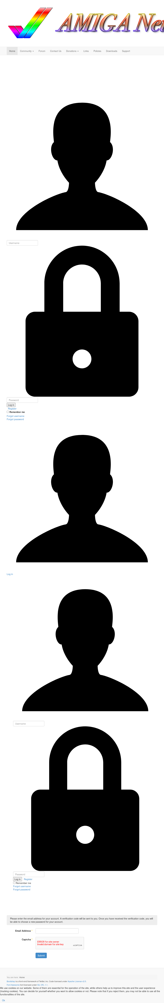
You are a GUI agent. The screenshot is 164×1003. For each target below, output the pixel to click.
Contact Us (55, 51)
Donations (71, 51)
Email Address (23, 930)
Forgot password (15, 419)
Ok (3, 1000)
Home (12, 51)
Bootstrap (11, 981)
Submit (41, 955)
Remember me (17, 412)
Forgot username (15, 416)
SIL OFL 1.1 (42, 984)
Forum (42, 51)
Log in (11, 404)
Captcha (27, 939)
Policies (97, 51)
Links (86, 51)
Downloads (111, 51)
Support (126, 51)
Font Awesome (13, 984)
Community (26, 51)
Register (11, 408)
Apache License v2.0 (77, 981)
